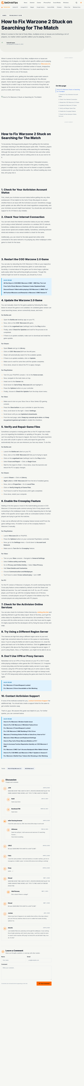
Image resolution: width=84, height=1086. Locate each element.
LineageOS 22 (24, 7)
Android (32, 2)
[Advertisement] (68, 69)
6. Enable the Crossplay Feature (67, 111)
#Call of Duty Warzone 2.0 (14, 768)
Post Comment (45, 983)
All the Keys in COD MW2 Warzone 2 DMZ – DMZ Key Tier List (25, 283)
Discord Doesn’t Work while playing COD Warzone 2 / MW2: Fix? (26, 289)
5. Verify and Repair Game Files (67, 108)
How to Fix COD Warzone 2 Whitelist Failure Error (21, 725)
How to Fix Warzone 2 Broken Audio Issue (18, 722)
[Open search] (76, 2)
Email (28, 956)
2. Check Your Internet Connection (68, 99)
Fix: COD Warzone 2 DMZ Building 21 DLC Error (20, 731)
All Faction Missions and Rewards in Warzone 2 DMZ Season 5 (25, 293)
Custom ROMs (50, 7)
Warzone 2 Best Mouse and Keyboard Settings (20, 738)
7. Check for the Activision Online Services (67, 115)
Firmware (59, 7)
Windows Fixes (76, 7)
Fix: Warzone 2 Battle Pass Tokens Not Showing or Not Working (26, 756)
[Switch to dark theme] (81, 2)
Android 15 (15, 7)
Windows (66, 2)
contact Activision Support (38, 701)
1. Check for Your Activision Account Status (68, 95)
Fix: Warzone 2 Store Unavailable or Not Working (20, 688)
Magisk (32, 7)
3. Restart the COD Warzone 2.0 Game (69, 102)
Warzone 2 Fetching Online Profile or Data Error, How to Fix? (24, 734)
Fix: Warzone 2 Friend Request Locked (17, 685)
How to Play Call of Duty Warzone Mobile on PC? (20, 741)
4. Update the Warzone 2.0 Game (68, 105)
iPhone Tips (67, 7)
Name (3, 956)
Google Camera (40, 7)
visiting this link (43, 612)
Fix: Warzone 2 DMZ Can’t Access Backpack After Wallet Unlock (26, 749)
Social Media (57, 2)
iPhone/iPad (47, 2)
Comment (4, 964)
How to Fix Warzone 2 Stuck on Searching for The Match (68, 90)
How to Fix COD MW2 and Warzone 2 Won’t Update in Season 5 (25, 753)
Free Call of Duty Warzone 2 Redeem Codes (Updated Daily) (24, 286)
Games (39, 2)
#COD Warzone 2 (29, 768)
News (25, 2)
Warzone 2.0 (45, 64)
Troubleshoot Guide (15, 15)
